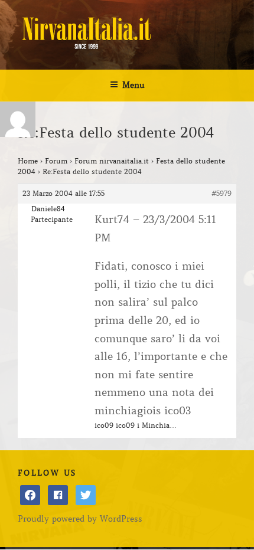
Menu (133, 85)
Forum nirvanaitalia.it (111, 160)
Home (28, 160)
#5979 (221, 193)
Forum (56, 160)
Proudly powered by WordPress (80, 518)
